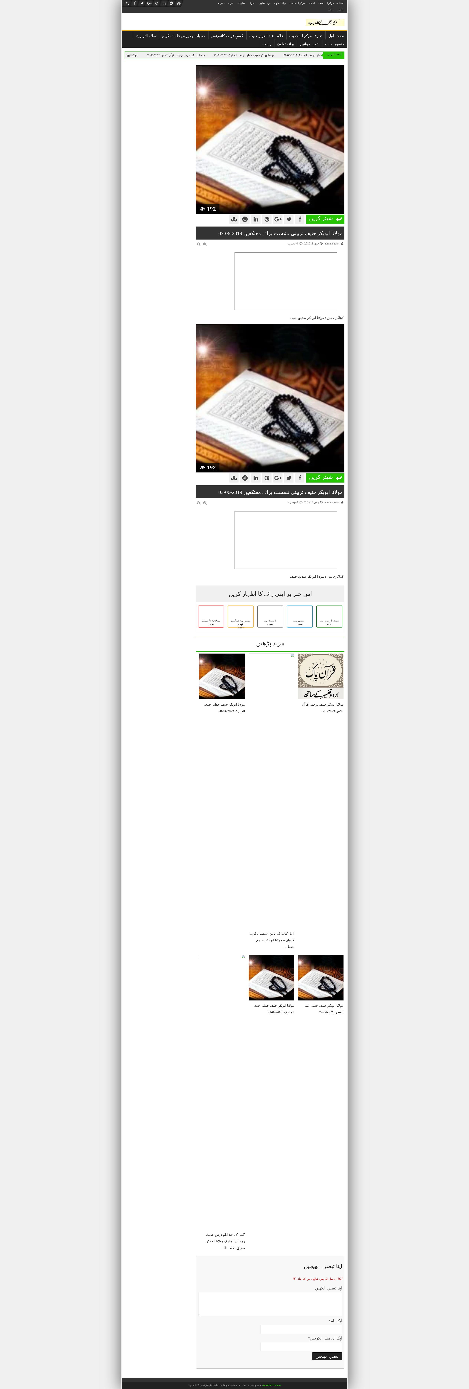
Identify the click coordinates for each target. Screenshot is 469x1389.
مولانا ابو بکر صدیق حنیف (307, 318)
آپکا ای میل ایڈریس (325, 1338)
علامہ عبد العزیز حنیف (266, 36)
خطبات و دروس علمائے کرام (183, 36)
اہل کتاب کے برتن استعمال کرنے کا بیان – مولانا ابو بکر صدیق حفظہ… (272, 940)
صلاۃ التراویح (146, 36)
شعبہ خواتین (309, 44)
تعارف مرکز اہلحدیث (305, 36)
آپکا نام (335, 1321)
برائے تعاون (280, 3)
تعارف (251, 3)
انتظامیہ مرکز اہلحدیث (331, 3)
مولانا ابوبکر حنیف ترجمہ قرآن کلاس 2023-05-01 (219, 55)
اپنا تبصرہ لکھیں (328, 1288)
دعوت (231, 3)
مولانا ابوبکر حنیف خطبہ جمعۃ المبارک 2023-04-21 (287, 55)
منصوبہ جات (334, 44)
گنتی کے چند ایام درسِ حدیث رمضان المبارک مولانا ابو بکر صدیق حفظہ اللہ (225, 1241)
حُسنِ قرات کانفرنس (227, 36)
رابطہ (340, 9)
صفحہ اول (336, 36)
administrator (331, 243)
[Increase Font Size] (205, 244)
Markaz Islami (272, 1385)
